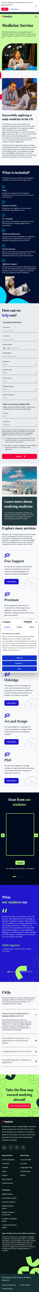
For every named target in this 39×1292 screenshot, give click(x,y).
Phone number (8, 344)
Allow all (19, 658)
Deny (19, 668)
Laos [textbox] (4, 416)
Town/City (7, 421)
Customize (18, 663)
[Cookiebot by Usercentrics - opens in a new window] (24, 622)
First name (7, 327)
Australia (5, 1163)
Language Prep (26, 1167)
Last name (7, 336)
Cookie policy (7, 1289)
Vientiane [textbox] (6, 424)
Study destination (9, 395)
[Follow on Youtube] (16, 1147)
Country (6, 413)
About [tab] (32, 627)
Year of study (7, 378)
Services (23, 1163)
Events (23, 1175)
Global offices (7, 1194)
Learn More (11, 581)
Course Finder (25, 1159)
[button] (36, 835)
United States (7, 1183)
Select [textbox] (5, 364)
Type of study (8, 370)
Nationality (7, 361)
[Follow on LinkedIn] (4, 1147)
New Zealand (7, 1179)
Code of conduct (8, 1202)
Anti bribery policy (9, 1198)
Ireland (4, 1175)
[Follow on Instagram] (23, 1147)
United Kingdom (8, 1159)
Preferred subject (9, 386)
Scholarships (25, 1171)
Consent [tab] (7, 627)
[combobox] (6, 348)
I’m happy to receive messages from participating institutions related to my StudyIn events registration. (20, 447)
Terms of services (9, 1285)
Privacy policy (25, 1285)
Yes (5, 9)
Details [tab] (19, 627)
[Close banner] (36, 622)
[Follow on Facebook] (10, 1147)
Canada (5, 1167)
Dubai (4, 1171)
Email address (8, 353)
